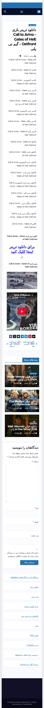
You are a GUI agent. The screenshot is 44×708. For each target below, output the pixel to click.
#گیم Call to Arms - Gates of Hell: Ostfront (24, 225)
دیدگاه (35, 461)
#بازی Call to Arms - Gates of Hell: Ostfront (23, 71)
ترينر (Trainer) (32, 645)
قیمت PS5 (34, 635)
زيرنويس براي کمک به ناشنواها (26, 655)
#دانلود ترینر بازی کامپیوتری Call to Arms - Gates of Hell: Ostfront (22, 184)
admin (16, 383)
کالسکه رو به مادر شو (29, 616)
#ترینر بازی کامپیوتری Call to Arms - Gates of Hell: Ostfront (22, 112)
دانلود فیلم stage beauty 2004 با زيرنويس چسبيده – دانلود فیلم (22, 379)
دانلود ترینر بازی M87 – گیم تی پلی (28, 344)
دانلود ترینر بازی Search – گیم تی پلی (15, 344)
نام (36, 508)
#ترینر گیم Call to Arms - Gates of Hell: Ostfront (22, 133)
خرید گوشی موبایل (31, 606)
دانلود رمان (34, 587)
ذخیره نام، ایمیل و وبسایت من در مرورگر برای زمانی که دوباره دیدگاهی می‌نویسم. (22, 554)
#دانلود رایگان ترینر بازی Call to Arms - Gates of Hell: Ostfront (23, 215)
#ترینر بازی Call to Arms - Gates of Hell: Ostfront (23, 92)
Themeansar (27, 704)
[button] (5, 11)
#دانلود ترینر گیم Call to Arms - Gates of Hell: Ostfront (23, 195)
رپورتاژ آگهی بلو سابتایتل (29, 664)
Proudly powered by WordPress (18, 702)
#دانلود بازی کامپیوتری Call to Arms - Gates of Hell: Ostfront (22, 164)
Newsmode (16, 704)
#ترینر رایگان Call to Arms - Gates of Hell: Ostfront (22, 123)
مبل (36, 626)
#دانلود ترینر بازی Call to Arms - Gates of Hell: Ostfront (23, 174)
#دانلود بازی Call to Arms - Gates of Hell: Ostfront (22, 154)
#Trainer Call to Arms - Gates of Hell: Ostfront (22, 61)
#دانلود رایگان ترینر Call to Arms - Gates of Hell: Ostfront (22, 205)
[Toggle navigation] (21, 11)
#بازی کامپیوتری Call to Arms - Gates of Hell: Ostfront (23, 82)
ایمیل (35, 522)
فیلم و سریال (32, 25)
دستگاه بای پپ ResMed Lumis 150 (24, 577)
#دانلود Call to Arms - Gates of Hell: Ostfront (23, 143)
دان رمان (34, 597)
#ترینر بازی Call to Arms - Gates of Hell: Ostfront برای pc (23, 102)
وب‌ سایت (34, 535)
